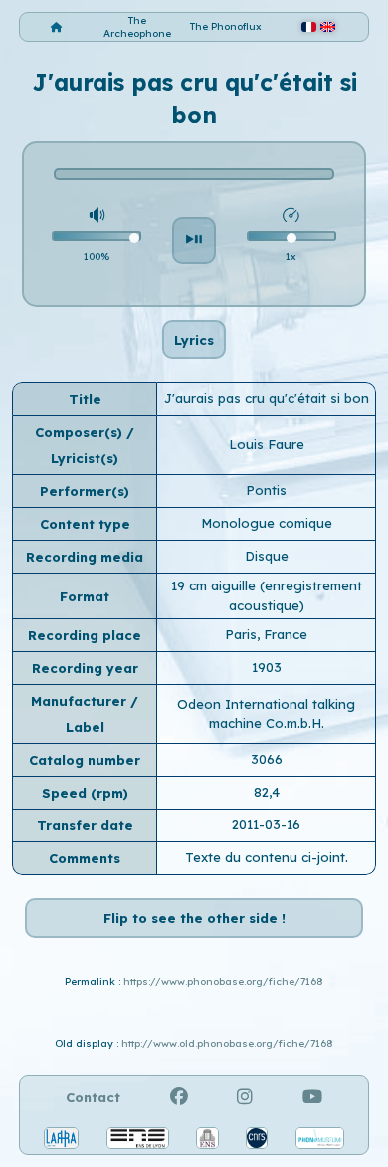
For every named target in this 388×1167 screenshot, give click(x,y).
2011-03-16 (266, 824)
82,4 (267, 792)
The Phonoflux (226, 26)
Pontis (266, 490)
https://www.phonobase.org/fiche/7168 (223, 981)
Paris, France (266, 634)
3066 (267, 759)
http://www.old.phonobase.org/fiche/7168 (227, 1043)
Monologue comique (266, 523)
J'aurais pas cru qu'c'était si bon (266, 398)
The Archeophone (137, 27)
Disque (267, 556)
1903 (267, 667)
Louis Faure (266, 444)
